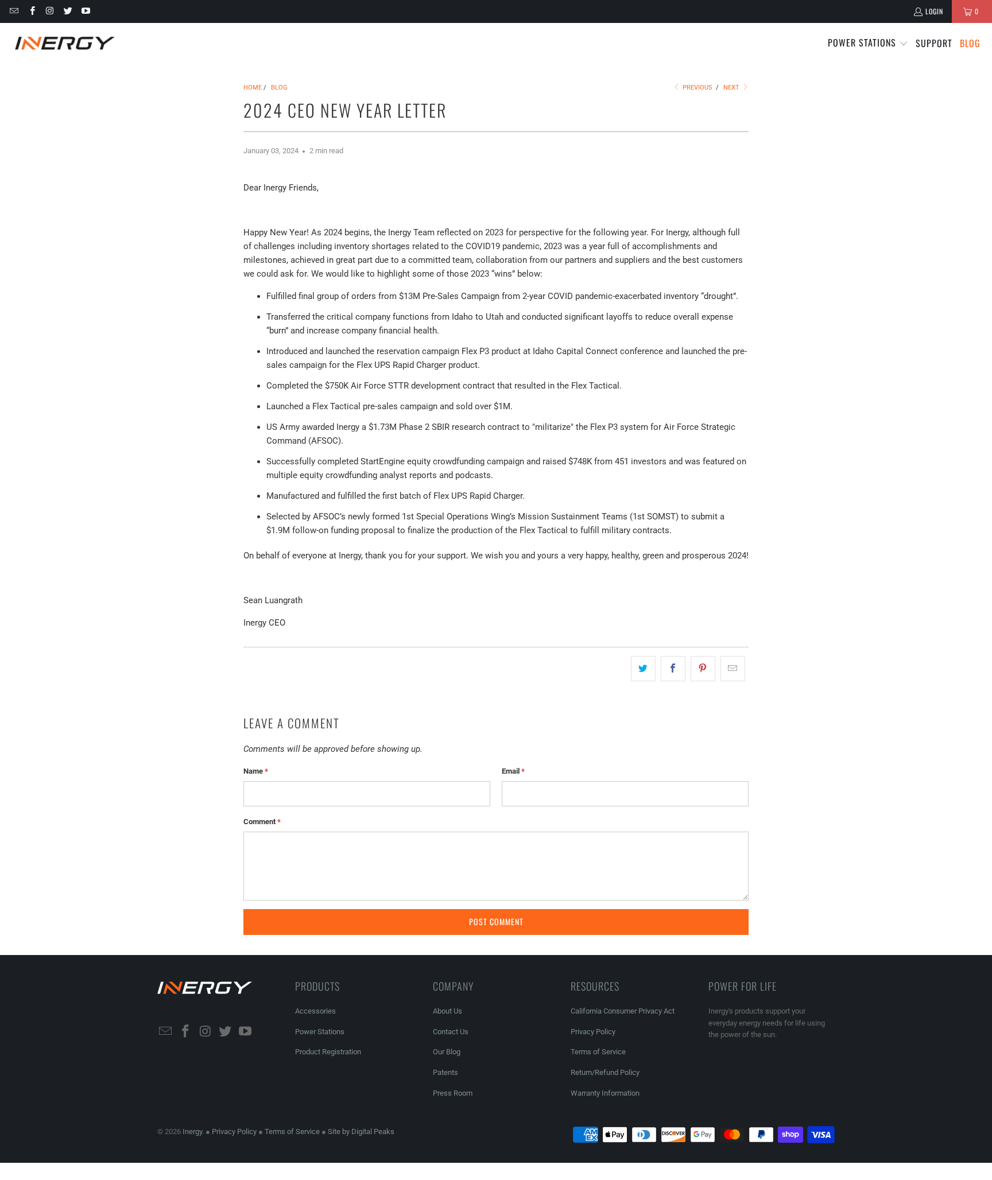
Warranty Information (605, 1093)
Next (732, 87)
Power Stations (319, 1031)
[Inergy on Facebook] (31, 11)
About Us (447, 1011)
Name (255, 771)
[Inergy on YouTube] (85, 11)
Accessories (315, 1011)
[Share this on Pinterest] (703, 668)
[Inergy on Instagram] (50, 11)
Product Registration (328, 1051)
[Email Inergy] (13, 11)
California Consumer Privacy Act (623, 1011)
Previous (696, 87)
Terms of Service (598, 1051)
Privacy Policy (593, 1031)
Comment (262, 821)
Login (934, 11)
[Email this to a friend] (732, 668)
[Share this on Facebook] (673, 668)
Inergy (192, 1131)
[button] (868, 43)
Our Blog (446, 1051)
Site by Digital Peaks (361, 1131)
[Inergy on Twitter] (67, 11)
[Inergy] (64, 43)
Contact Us (450, 1031)
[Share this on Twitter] (643, 668)
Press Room (452, 1093)
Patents (445, 1072)
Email (513, 771)
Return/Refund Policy (605, 1072)
